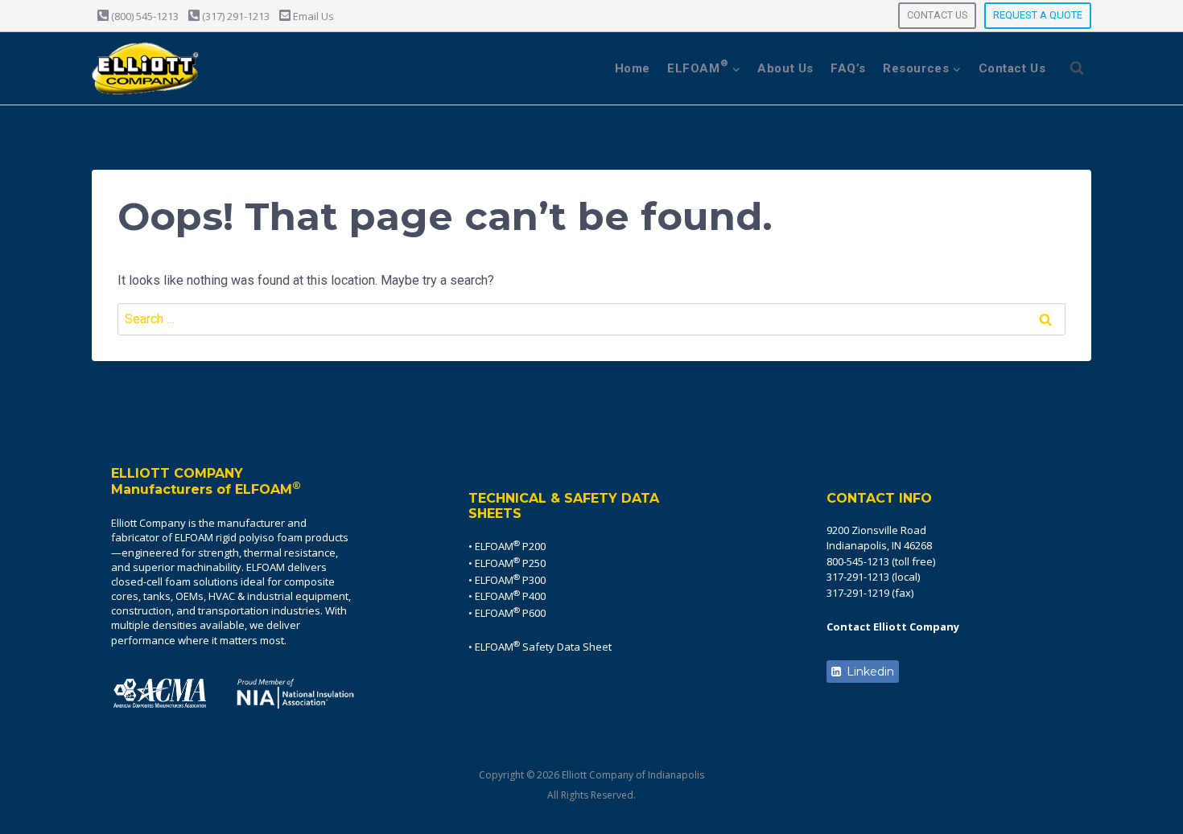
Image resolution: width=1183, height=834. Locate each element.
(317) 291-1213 (235, 16)
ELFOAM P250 (510, 563)
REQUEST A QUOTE (1037, 15)
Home (632, 68)
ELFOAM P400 (510, 596)
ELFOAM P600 (510, 613)
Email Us (312, 16)
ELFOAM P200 (510, 546)
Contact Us (1012, 68)
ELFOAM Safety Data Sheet (543, 646)
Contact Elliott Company (892, 626)
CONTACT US (937, 15)
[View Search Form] (1076, 68)
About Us (785, 68)
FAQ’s (848, 68)
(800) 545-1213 (144, 16)
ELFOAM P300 (510, 580)
